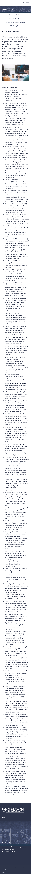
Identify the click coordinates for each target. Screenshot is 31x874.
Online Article (13, 144)
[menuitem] (23, 3)
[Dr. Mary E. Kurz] (12, 3)
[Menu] (27, 3)
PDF (6, 144)
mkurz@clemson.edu (8, 851)
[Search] (23, 3)
